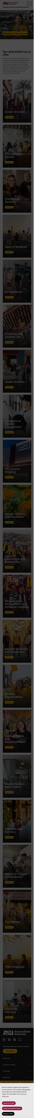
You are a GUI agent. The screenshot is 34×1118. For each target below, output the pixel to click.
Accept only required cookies (12, 1108)
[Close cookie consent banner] (30, 1087)
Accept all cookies (8, 1103)
